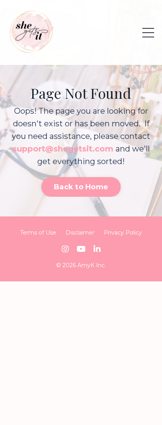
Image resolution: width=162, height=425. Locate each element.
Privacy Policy (123, 232)
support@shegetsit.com (63, 148)
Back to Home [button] (81, 187)
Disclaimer (80, 232)
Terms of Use (38, 232)
